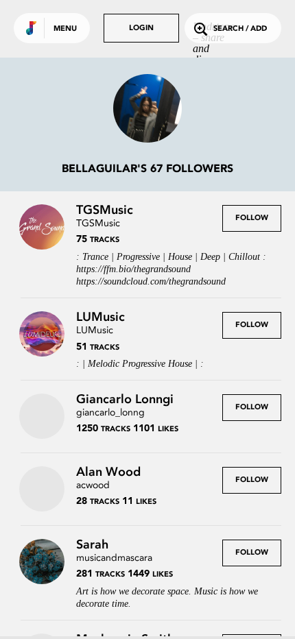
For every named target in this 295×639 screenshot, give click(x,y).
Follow (251, 218)
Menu (65, 29)
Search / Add (240, 29)
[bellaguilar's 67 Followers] (147, 109)
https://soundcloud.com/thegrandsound (151, 281)
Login (141, 28)
